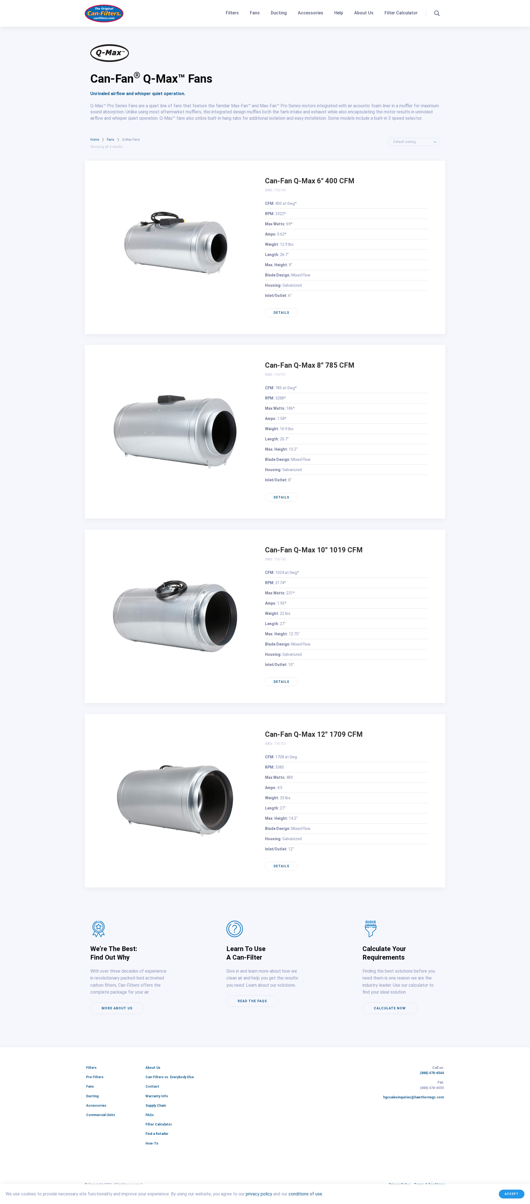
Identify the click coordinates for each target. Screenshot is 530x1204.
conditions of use (305, 1194)
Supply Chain (155, 1106)
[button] (437, 13)
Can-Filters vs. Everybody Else (169, 1077)
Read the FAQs (252, 1001)
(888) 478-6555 (432, 1088)
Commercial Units (100, 1115)
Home (94, 140)
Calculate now (390, 1008)
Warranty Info (156, 1096)
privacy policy (259, 1194)
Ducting (279, 12)
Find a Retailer (156, 1134)
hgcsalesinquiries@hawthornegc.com (413, 1097)
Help (338, 12)
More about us (117, 1008)
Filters (232, 12)
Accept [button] (512, 1194)
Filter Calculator (401, 12)
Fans (255, 12)
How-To (151, 1143)
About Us (363, 12)
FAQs (149, 1115)
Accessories (310, 12)
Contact (152, 1086)
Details (281, 313)
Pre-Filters (95, 1077)
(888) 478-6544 (432, 1073)
